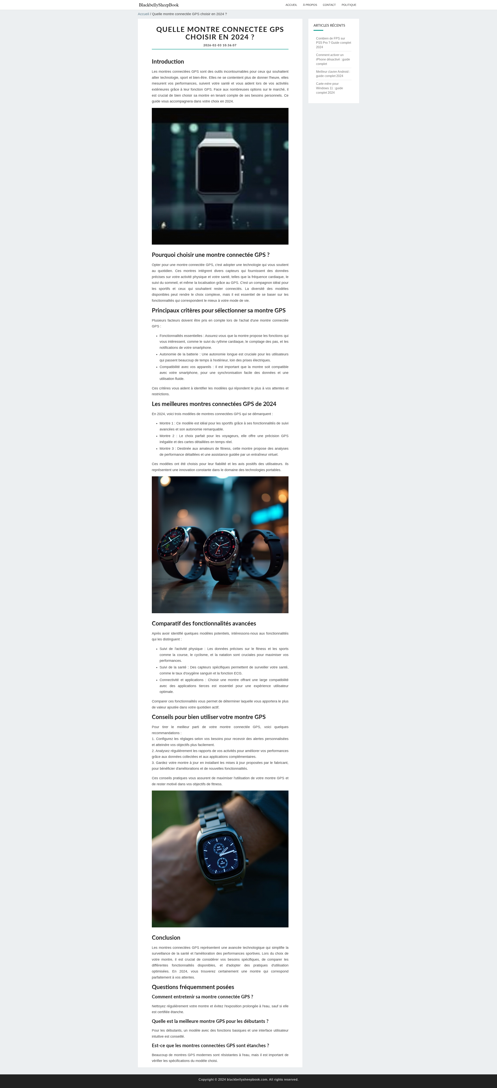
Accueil (291, 4)
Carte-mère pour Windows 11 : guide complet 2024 (329, 88)
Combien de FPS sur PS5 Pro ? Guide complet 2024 (333, 43)
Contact (329, 4)
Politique (349, 4)
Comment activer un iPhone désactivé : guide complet (333, 59)
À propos (310, 4)
